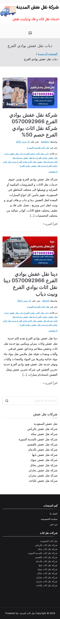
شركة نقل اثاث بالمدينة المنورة (42, 553)
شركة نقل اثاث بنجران (46, 581)
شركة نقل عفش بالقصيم (42, 444)
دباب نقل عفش (16, 153)
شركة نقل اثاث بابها (48, 565)
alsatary (45, 141)
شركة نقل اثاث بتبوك (47, 569)
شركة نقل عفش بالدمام (42, 449)
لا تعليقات (52, 171)
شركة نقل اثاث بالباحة (46, 585)
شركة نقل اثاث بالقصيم (46, 557)
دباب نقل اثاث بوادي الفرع (36, 153)
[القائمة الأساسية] (30, 33)
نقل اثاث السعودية (48, 541)
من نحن (53, 524)
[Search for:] (30, 401)
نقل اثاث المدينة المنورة (38, 147)
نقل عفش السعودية (45, 423)
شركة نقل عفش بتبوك (43, 460)
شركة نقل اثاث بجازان (46, 577)
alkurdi (45, 300)
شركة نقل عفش (45, 161)
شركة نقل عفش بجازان (43, 470)
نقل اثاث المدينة (27, 613)
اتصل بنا (53, 513)
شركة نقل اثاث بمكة (47, 549)
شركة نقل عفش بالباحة (43, 480)
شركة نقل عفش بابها (44, 454)
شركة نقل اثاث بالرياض (46, 545)
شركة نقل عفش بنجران (42, 475)
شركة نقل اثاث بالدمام (46, 561)
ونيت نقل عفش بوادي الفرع (33, 165)
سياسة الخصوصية (49, 519)
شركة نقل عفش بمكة (44, 434)
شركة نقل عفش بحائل (43, 465)
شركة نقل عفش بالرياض (42, 429)
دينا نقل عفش (29, 157)
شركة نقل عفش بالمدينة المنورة (38, 439)
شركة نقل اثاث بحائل (47, 573)
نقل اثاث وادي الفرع (26, 161)
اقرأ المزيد (51, 224)
